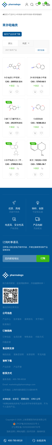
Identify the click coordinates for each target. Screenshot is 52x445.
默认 (10, 43)
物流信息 (7, 354)
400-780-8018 (15, 440)
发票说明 (31, 354)
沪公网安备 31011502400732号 (26, 427)
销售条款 (29, 337)
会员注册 (18, 337)
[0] (37, 4)
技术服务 (18, 319)
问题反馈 (7, 342)
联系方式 (7, 373)
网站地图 (21, 431)
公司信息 (7, 313)
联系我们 (7, 324)
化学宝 (16, 399)
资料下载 (7, 361)
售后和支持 (8, 348)
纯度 (25, 43)
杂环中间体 (27, 14)
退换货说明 (19, 354)
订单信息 (7, 337)
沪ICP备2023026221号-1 (27, 424)
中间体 (19, 14)
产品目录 (7, 367)
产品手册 (18, 367)
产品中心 (12, 14)
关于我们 (40, 319)
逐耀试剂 (25, 399)
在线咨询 (41, 440)
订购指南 (7, 330)
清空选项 (40, 50)
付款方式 (40, 337)
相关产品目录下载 (12, 34)
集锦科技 (41, 431)
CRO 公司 (35, 399)
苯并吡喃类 (37, 14)
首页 (6, 14)
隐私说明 (11, 431)
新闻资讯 (29, 319)
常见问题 (42, 354)
